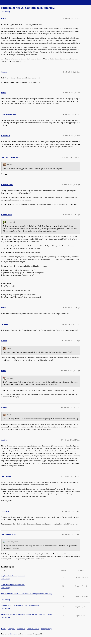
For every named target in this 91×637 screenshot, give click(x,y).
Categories (11, 629)
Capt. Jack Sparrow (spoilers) (13, 585)
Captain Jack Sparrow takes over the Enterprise (20, 605)
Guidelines (21, 629)
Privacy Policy (46, 629)
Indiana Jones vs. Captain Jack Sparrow (28, 7)
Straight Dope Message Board (11, 2)
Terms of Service (33, 629)
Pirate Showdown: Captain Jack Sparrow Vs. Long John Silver (26, 614)
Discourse (13, 634)
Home (3, 629)
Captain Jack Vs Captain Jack (13, 576)
